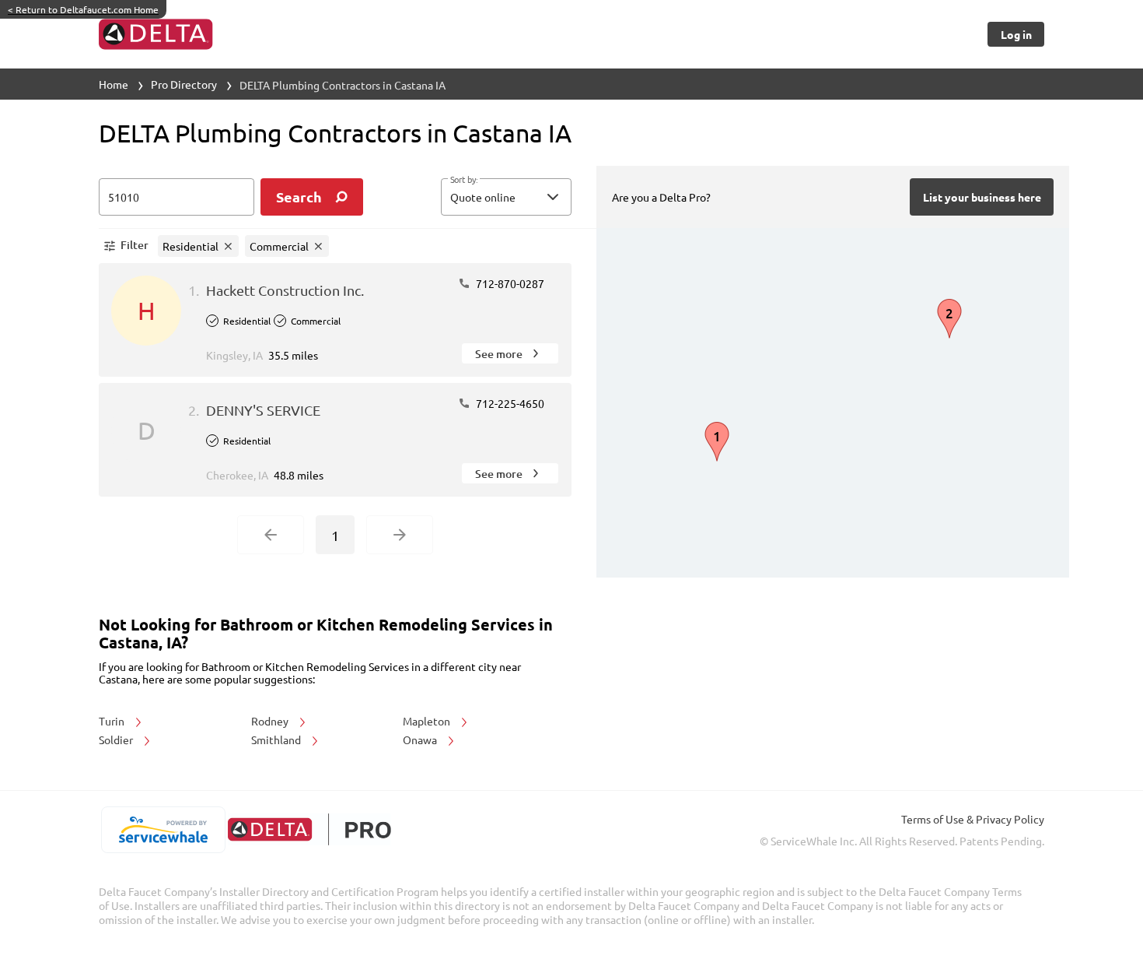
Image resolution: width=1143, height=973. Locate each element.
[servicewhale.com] (163, 829)
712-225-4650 (509, 403)
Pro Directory (184, 84)
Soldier (117, 739)
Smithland (277, 739)
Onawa (421, 739)
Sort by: (463, 179)
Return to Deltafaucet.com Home (83, 9)
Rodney (271, 721)
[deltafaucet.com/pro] (309, 829)
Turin (113, 721)
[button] (506, 197)
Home (113, 84)
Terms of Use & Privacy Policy (972, 819)
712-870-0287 (509, 283)
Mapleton (428, 721)
